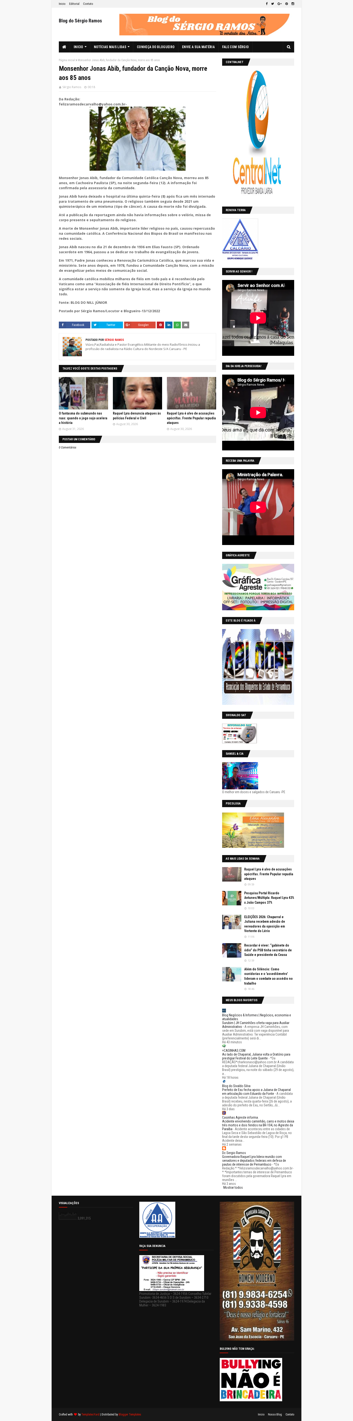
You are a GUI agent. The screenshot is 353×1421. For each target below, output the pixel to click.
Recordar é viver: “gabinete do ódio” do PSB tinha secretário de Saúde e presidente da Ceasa (268, 950)
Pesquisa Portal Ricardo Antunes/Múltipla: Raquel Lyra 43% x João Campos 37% (269, 897)
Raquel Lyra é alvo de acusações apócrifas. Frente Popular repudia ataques (191, 418)
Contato (88, 4)
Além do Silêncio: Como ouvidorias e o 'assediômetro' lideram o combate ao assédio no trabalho (268, 976)
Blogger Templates (130, 1414)
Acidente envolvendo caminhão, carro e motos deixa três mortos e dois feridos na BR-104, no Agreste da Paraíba (258, 1125)
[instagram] (292, 4)
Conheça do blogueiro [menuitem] (156, 47)
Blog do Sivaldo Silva (236, 1086)
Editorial (74, 4)
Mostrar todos (233, 1187)
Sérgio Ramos (71, 87)
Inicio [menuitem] (78, 47)
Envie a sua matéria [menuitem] (198, 47)
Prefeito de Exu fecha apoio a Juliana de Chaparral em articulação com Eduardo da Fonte (256, 1092)
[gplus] (279, 4)
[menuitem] (64, 46)
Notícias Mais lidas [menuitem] (110, 47)
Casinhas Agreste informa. (240, 1117)
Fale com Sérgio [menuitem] (235, 47)
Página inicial (67, 60)
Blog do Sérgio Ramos (80, 21)
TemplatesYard (90, 1414)
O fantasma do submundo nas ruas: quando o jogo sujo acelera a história (83, 418)
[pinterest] (286, 4)
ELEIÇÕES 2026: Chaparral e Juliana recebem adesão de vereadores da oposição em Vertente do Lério (264, 924)
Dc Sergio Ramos (234, 1153)
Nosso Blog (275, 1414)
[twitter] (272, 4)
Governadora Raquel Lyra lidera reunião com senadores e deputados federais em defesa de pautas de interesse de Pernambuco (254, 1160)
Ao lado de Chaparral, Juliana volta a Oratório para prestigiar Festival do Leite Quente (256, 1056)
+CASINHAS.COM (233, 1050)
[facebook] (267, 4)
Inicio (62, 4)
